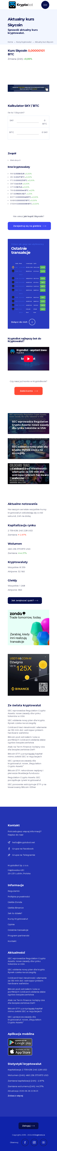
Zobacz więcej (15, 1095)
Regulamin (14, 891)
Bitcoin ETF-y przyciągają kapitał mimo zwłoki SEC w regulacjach (25, 755)
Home (10, 42)
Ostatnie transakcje (18, 930)
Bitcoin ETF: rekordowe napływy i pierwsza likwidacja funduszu (25, 772)
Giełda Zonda (15, 902)
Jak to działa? (15, 913)
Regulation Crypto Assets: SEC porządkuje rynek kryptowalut (24, 778)
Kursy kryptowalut (24, 42)
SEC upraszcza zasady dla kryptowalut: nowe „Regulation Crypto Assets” (24, 763)
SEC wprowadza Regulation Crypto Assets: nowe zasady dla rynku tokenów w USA (30, 425)
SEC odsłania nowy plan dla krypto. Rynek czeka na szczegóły (30, 450)
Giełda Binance (16, 907)
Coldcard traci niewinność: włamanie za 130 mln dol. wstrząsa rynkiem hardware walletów (30, 473)
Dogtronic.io (39, 1135)
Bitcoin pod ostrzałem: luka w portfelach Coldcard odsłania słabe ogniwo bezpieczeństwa (27, 740)
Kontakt (12, 941)
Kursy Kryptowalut (18, 919)
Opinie (11, 924)
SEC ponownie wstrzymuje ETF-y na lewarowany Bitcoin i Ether (27, 785)
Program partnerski (18, 935)
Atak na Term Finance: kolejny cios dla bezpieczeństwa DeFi (26, 748)
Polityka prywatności (19, 896)
